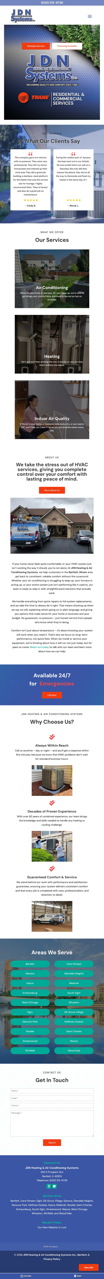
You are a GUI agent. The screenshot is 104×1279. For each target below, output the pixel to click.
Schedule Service (35, 46)
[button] (49, 214)
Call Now (51, 695)
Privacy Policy (52, 1259)
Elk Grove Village (52, 1200)
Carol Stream (27, 1200)
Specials (88, 1267)
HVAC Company (50, 1246)
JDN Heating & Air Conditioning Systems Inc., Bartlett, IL (56, 1254)
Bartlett (15, 1200)
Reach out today (39, 647)
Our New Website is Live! (52, 1227)
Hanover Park (19, 1205)
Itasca (51, 1205)
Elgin (39, 1200)
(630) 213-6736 (52, 3)
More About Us (52, 490)
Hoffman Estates (37, 1205)
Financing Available (67, 46)
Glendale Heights (83, 1200)
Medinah (61, 1205)
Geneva (68, 1200)
